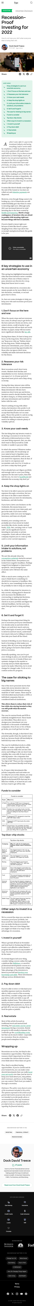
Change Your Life (11, 1258)
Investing (7, 10)
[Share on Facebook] (27, 74)
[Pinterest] (26, 1294)
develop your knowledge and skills (15, 973)
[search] (31, 3)
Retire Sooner (23, 1258)
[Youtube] (21, 1294)
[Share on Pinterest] (20, 74)
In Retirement (17, 1267)
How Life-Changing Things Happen (17, 1271)
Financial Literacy (22, 1132)
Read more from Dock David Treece (17, 1185)
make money (11, 1275)
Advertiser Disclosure (23, 11)
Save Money (11, 1262)
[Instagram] (17, 1294)
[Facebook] (8, 1294)
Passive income (17, 1136)
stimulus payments (19, 192)
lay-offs (27, 332)
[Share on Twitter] (24, 74)
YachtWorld (23, 477)
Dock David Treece (16, 46)
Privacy (17, 1287)
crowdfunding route (22, 1032)
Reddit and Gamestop (10, 213)
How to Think (22, 1262)
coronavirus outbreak (10, 558)
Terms (17, 1284)
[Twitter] (12, 1294)
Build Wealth (22, 1275)
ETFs (8, 527)
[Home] (17, 2)
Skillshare (16, 963)
